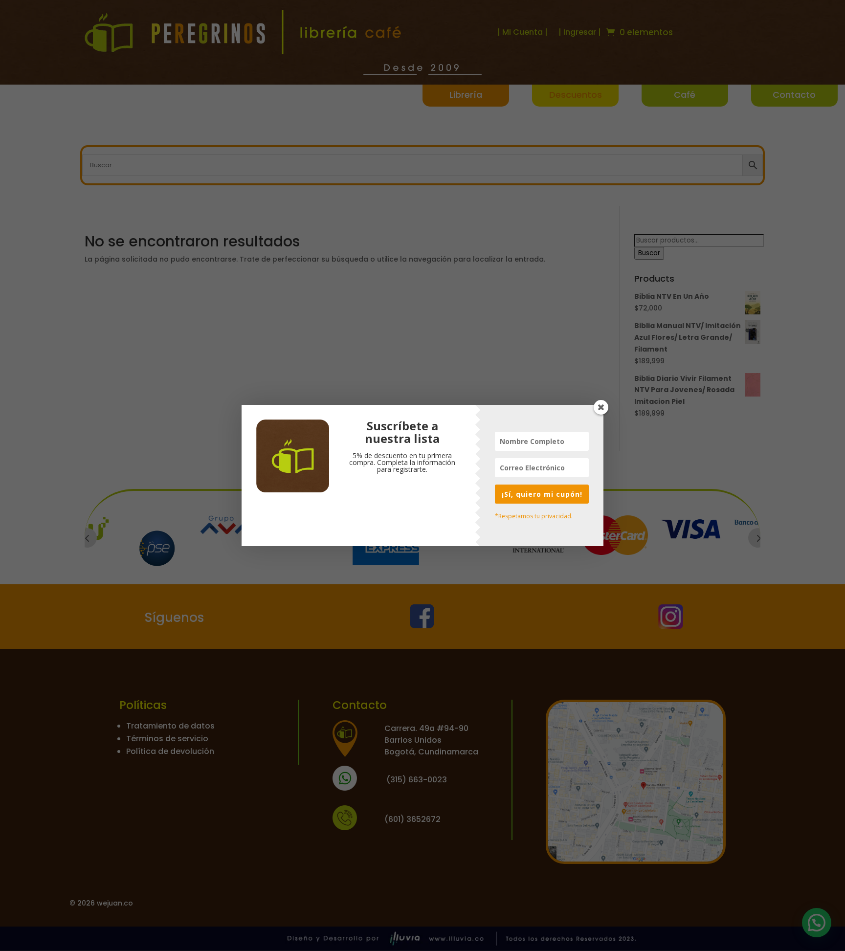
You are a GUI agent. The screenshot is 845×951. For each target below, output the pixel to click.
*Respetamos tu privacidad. (534, 516)
